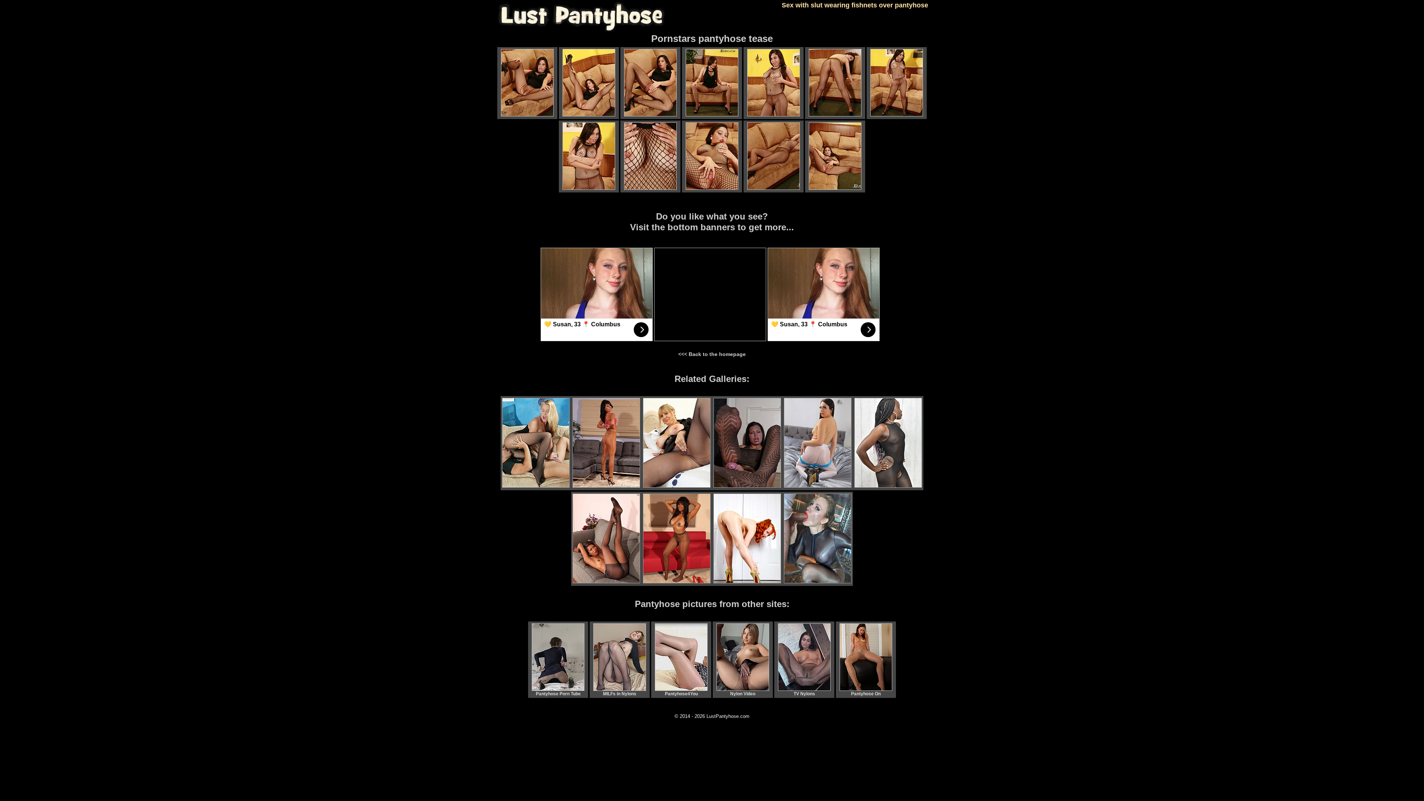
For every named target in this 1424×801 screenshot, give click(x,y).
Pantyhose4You (681, 693)
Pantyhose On (866, 693)
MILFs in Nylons (619, 693)
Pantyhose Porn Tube (558, 693)
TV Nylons (804, 693)
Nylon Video (742, 693)
